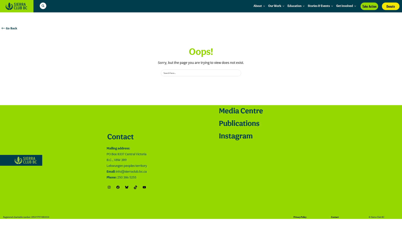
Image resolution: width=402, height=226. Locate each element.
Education (295, 6)
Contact (120, 137)
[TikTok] (135, 187)
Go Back (11, 28)
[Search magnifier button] (43, 6)
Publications (239, 124)
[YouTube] (144, 187)
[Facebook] (118, 187)
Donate (390, 6)
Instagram (236, 136)
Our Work (274, 6)
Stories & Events (319, 6)
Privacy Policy (300, 217)
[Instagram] (109, 187)
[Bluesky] (127, 187)
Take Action (369, 6)
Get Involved (344, 6)
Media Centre (241, 111)
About (257, 6)
